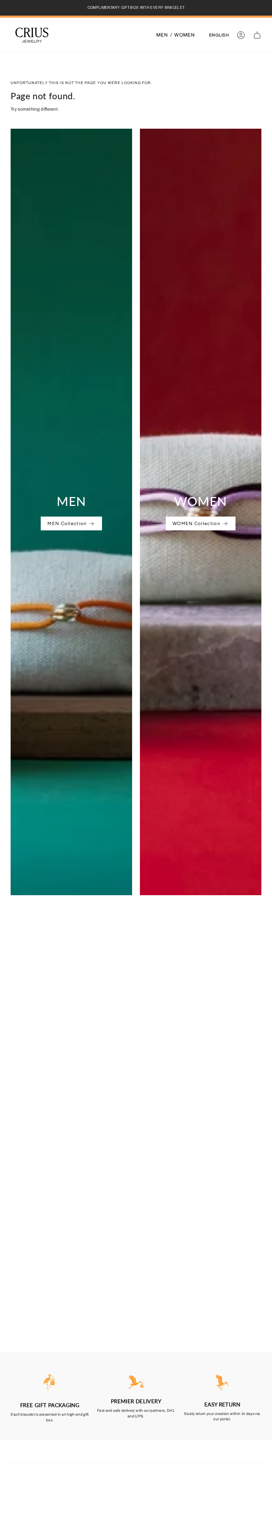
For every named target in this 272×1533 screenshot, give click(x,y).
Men (162, 35)
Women (184, 35)
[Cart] (257, 35)
